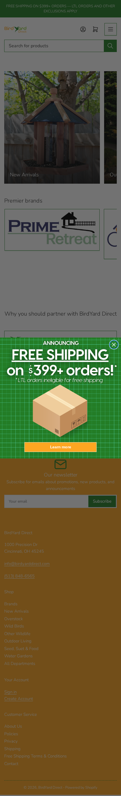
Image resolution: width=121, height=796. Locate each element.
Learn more (60, 447)
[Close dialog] (114, 344)
